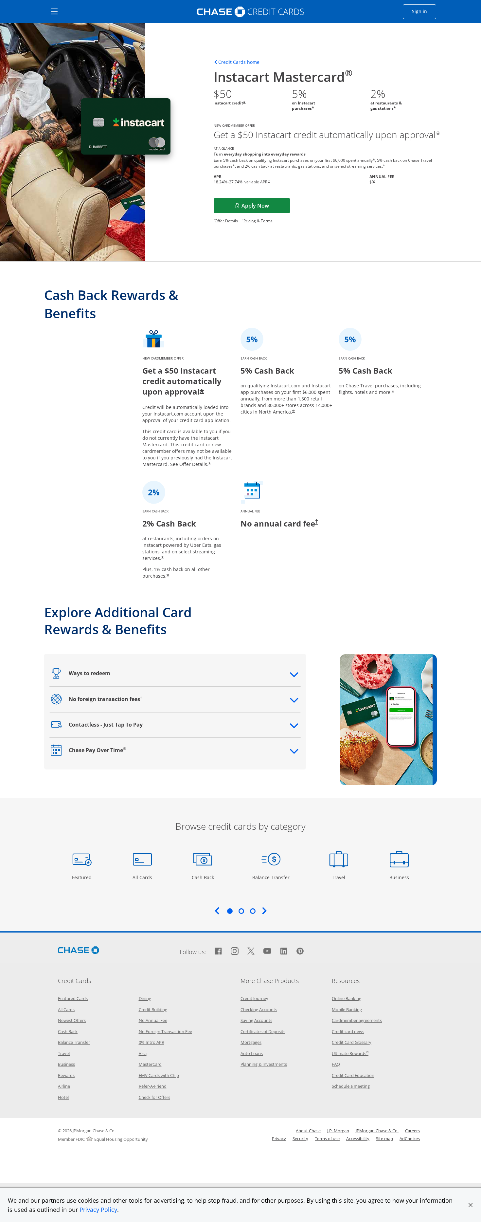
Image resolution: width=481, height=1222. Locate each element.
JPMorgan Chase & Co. (377, 1131)
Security (300, 1138)
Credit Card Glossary (351, 1042)
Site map (384, 1138)
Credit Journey (254, 998)
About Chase (308, 1131)
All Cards (143, 877)
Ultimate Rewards (350, 1053)
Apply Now (265, 207)
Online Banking (346, 998)
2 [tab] (241, 911)
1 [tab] (229, 911)
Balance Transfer (271, 877)
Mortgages (250, 1042)
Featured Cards (73, 998)
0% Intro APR (151, 1042)
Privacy (279, 1138)
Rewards (66, 1075)
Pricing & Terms (258, 221)
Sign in (424, 11)
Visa (143, 1053)
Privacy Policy (98, 1209)
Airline (64, 1086)
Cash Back (203, 877)
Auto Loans (251, 1053)
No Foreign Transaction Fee (165, 1031)
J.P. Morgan (338, 1131)
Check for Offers (154, 1097)
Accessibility (357, 1138)
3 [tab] (252, 911)
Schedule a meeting (351, 1086)
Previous (217, 910)
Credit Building (153, 1009)
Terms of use (327, 1138)
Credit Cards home (238, 62)
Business (400, 877)
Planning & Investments (263, 1064)
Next (264, 910)
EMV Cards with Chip (159, 1075)
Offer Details (226, 221)
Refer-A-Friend (153, 1086)
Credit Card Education (353, 1075)
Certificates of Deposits (262, 1031)
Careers (412, 1131)
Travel (341, 877)
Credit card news (348, 1031)
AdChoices (410, 1138)
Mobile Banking (347, 1009)
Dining (145, 998)
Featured (82, 877)
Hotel (63, 1097)
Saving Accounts (256, 1020)
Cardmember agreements (357, 1020)
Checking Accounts (258, 1009)
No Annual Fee (153, 1020)
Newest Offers (72, 1020)
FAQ (336, 1064)
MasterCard (150, 1064)
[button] (470, 1205)
